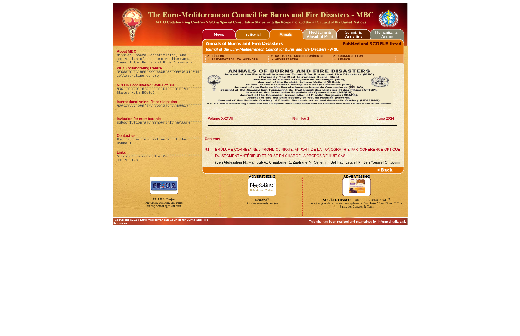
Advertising (285, 59)
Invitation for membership (139, 119)
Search (343, 59)
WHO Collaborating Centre (139, 68)
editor (216, 56)
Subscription (349, 56)
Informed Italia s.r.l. (392, 221)
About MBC (126, 51)
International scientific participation (147, 102)
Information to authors (233, 59)
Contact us (126, 136)
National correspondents (298, 56)
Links (121, 152)
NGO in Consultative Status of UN (145, 85)
